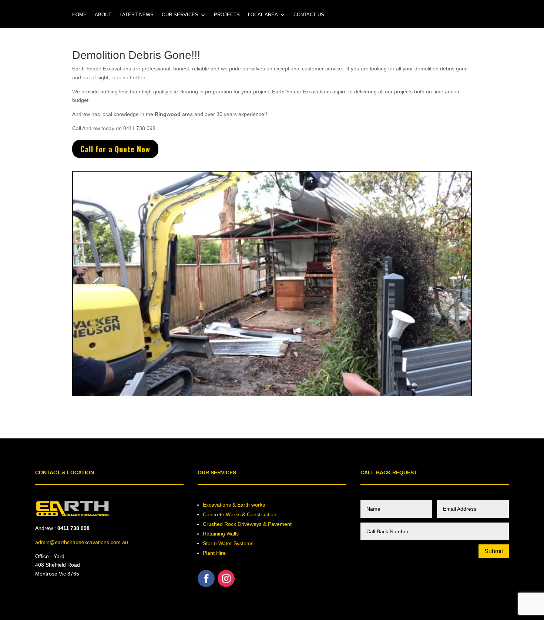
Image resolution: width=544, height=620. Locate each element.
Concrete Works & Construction (239, 514)
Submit (493, 551)
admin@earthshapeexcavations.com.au (81, 542)
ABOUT (103, 14)
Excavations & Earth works (234, 505)
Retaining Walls (221, 534)
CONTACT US (308, 14)
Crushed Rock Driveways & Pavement (247, 524)
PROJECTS (227, 14)
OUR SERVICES (180, 14)
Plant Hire (214, 553)
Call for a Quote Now (115, 149)
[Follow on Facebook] (206, 578)
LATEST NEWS (137, 14)
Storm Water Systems (228, 543)
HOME (79, 14)
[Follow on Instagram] (226, 578)
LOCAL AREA (263, 14)
